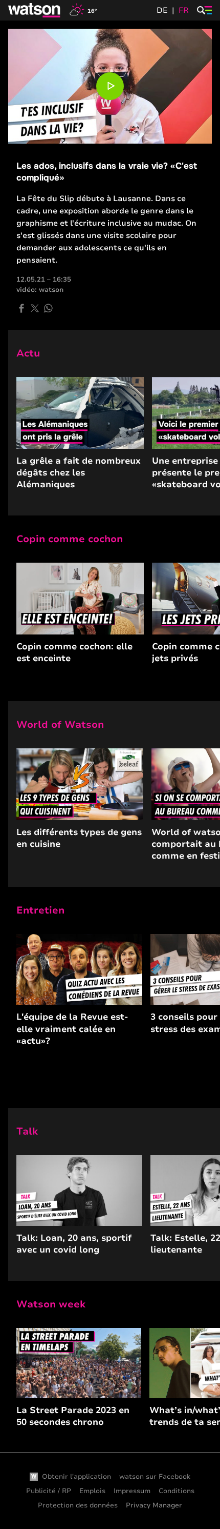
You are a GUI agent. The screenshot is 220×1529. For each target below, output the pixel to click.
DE (162, 10)
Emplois (92, 1491)
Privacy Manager (154, 1505)
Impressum (132, 1491)
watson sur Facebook (154, 1476)
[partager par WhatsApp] (48, 308)
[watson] (34, 10)
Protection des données (78, 1505)
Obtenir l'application (76, 1476)
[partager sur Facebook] (21, 308)
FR (184, 10)
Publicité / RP (48, 1491)
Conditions (176, 1491)
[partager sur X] (35, 308)
